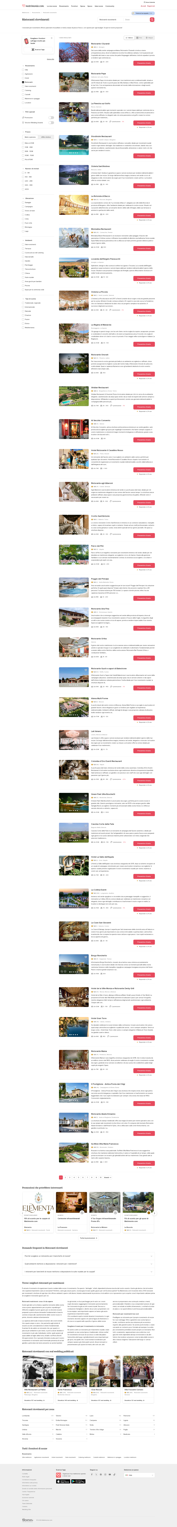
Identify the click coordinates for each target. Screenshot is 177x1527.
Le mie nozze (52, 6)
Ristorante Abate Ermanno (103, 1114)
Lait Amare (96, 731)
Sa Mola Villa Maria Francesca (104, 1144)
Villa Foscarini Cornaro (133, 1390)
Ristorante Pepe (98, 73)
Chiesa (27, 273)
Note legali (25, 1477)
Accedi (143, 6)
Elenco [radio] (130, 38)
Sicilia (92, 1425)
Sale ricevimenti (30, 86)
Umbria (24, 1430)
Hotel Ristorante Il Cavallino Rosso (107, 450)
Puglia (126, 1430)
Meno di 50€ (29, 143)
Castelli (27, 94)
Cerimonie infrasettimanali (69, 1218)
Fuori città (28, 223)
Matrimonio (26, 12)
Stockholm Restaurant (101, 136)
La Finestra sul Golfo (100, 103)
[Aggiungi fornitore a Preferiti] (86, 45)
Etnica (27, 323)
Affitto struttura (46, 137)
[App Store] (63, 1483)
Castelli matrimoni (99, 1457)
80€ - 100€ (29, 151)
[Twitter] (96, 1474)
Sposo (89, 6)
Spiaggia (28, 202)
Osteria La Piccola (99, 292)
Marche (58, 1430)
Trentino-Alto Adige (97, 1430)
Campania (93, 1420)
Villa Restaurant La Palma (34, 1390)
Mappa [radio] (150, 38)
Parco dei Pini (97, 546)
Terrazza (28, 249)
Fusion (27, 319)
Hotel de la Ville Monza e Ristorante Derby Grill (112, 988)
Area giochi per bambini (33, 281)
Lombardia (26, 1416)
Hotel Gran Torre (99, 1018)
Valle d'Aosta (26, 1434)
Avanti (106, 1177)
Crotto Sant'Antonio (100, 516)
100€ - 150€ (29, 155)
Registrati (151, 6)
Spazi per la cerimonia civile (34, 290)
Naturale (28, 311)
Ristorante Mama (99, 1051)
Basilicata (127, 1434)
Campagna (29, 207)
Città (26, 219)
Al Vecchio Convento (100, 420)
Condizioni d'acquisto (29, 1480)
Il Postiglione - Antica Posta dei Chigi (108, 1084)
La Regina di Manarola (101, 325)
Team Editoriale (27, 1503)
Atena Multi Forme (99, 698)
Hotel (27, 78)
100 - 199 (28, 177)
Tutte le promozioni (87, 1238)
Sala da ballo (29, 257)
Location (28, 103)
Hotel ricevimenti (57, 1457)
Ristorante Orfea (99, 638)
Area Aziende (150, 2)
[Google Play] (78, 1483)
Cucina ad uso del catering (34, 253)
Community (109, 6)
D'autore (28, 315)
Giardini (27, 261)
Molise (92, 1434)
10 (101, 1177)
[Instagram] (105, 1474)
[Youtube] (110, 1474)
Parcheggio (29, 265)
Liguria (126, 1420)
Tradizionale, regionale (33, 303)
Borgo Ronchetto (99, 955)
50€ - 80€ (29, 147)
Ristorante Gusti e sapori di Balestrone (109, 668)
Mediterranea (29, 328)
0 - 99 (27, 173)
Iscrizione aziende (28, 1497)
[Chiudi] (51, 38)
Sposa (82, 6)
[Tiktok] (114, 1474)
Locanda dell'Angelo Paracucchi (105, 259)
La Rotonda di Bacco (100, 196)
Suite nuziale (29, 277)
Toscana (25, 1420)
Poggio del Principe (100, 579)
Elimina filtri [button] (50, 59)
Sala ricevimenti (30, 244)
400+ (27, 189)
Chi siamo (25, 1500)
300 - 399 (28, 185)
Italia (130, 1475)
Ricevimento (64, 6)
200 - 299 (28, 181)
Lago (26, 231)
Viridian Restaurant (100, 387)
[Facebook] (92, 1474)
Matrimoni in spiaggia (32, 99)
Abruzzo (126, 1425)
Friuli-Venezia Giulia (62, 1425)
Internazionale (30, 307)
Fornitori (74, 6)
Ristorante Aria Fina (100, 609)
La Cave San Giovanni (101, 923)
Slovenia (25, 1439)
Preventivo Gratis (144, 63)
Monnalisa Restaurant (101, 229)
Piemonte (127, 1416)
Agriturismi (29, 74)
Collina (27, 215)
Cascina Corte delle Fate (102, 824)
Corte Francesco (65, 1390)
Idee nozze (99, 6)
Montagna (28, 227)
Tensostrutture (30, 269)
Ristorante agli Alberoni (102, 483)
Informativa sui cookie (29, 1486)
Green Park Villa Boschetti (103, 794)
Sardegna (25, 1425)
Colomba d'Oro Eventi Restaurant (106, 761)
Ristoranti (29, 82)
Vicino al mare (30, 211)
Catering (28, 90)
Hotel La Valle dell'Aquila (102, 857)
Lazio (91, 1416)
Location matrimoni (130, 1457)
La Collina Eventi (98, 890)
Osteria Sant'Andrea (100, 166)
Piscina (27, 286)
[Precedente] (22, 1213)
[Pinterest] (101, 1474)
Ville (26, 70)
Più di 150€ (29, 160)
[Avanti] (154, 1213)
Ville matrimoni (27, 1457)
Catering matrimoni (84, 1457)
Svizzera (59, 1439)
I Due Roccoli (96, 1390)
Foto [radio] (140, 38)
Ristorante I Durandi (100, 44)
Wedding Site (26, 1509)
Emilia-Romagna (61, 1420)
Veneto (58, 1416)
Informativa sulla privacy (29, 1483)
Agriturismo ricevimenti (41, 1457)
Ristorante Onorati (99, 354)
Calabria (59, 1434)
